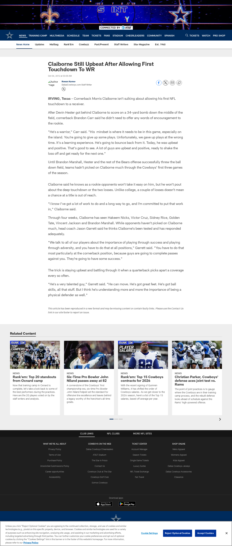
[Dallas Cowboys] (116, 519)
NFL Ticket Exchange (139, 471)
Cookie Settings (149, 533)
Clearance (178, 477)
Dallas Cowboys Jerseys (179, 466)
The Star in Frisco (100, 460)
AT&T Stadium (99, 455)
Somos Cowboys (100, 482)
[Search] (186, 35)
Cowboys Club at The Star (100, 471)
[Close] (226, 533)
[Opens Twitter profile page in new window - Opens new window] (64, 89)
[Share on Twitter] (165, 84)
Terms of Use (55, 455)
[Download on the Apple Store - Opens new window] (104, 504)
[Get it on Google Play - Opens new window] (127, 505)
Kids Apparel (179, 460)
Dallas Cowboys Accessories (179, 471)
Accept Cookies (205, 533)
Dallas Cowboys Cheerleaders (99, 449)
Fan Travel (139, 477)
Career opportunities (54, 471)
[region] (116, 533)
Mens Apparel (179, 449)
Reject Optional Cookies (177, 533)
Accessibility (54, 477)
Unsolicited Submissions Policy (54, 466)
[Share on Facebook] (159, 84)
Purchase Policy (54, 460)
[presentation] (220, 420)
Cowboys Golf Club (100, 477)
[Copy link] (179, 83)
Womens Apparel (179, 455)
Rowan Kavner (69, 81)
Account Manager (139, 449)
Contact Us (100, 466)
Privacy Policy (54, 449)
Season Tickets (139, 455)
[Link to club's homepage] (9, 35)
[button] (111, 419)
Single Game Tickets (139, 460)
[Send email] (172, 84)
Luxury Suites (139, 466)
